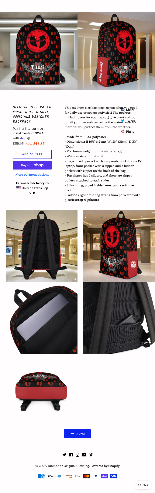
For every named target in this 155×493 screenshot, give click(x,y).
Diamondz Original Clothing (77, 6)
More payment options (32, 174)
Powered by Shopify (105, 465)
